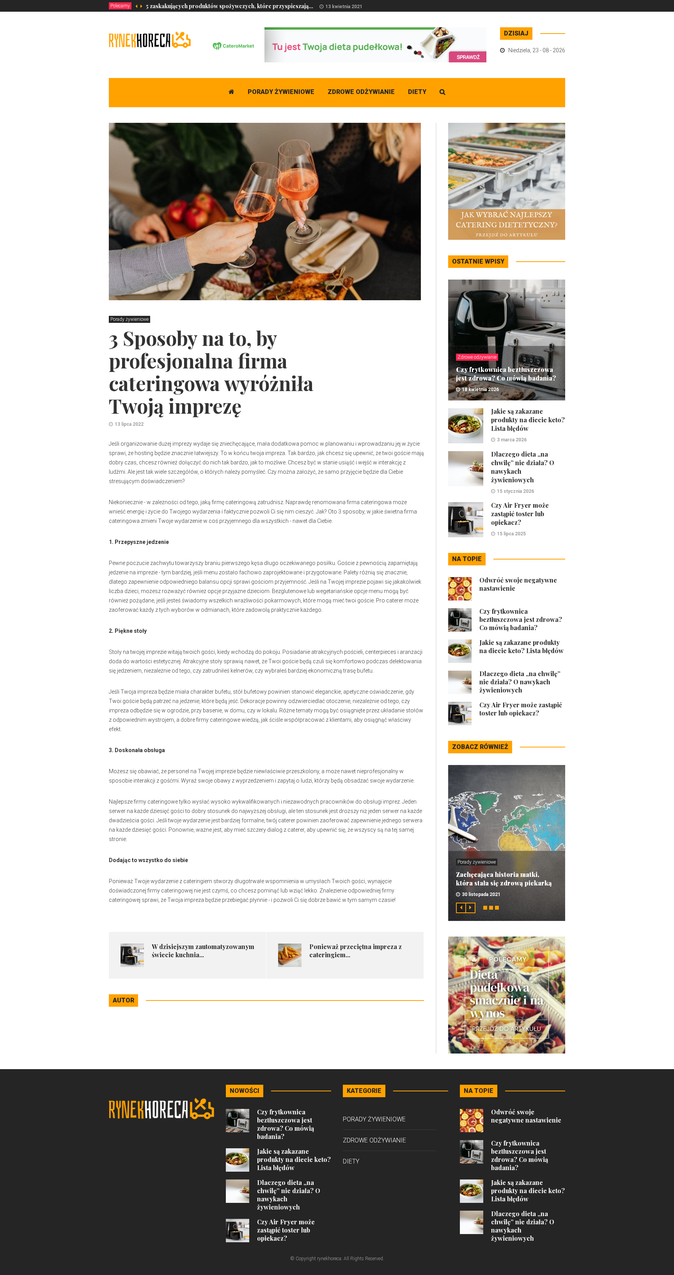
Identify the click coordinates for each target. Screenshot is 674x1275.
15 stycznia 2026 (515, 491)
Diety (417, 92)
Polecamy (120, 6)
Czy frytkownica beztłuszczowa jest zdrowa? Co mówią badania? (506, 373)
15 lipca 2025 (511, 534)
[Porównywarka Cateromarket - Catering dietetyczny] (344, 44)
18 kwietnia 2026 (480, 389)
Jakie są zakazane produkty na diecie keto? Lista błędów (528, 419)
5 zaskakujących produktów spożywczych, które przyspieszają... (229, 6)
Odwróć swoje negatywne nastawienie (526, 1116)
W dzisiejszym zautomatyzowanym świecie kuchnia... (203, 950)
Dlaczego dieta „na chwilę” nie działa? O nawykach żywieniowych (519, 681)
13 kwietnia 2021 (343, 6)
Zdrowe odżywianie (361, 92)
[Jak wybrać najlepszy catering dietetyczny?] (506, 181)
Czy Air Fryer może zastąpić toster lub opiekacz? (520, 513)
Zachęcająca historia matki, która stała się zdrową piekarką (504, 878)
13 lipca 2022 (129, 424)
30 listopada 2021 (481, 894)
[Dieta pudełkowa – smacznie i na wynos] (506, 995)
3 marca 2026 (512, 440)
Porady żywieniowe (281, 92)
